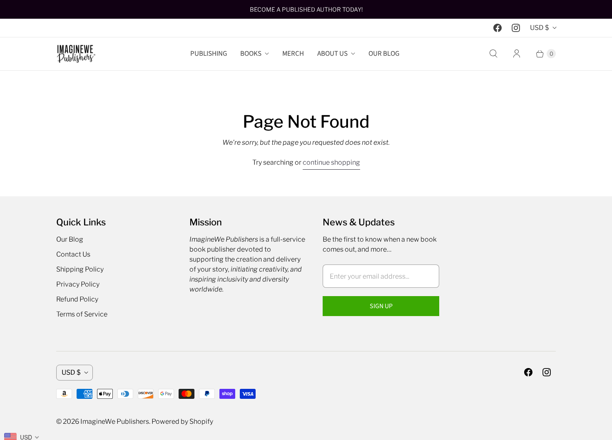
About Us (332, 54)
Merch (293, 54)
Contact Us (73, 254)
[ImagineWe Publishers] (76, 54)
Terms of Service (81, 314)
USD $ (539, 28)
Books (250, 54)
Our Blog (383, 54)
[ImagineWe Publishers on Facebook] (497, 28)
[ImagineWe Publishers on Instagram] (516, 28)
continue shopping (331, 162)
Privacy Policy (78, 284)
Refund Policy (77, 299)
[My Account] (516, 54)
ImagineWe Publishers (114, 421)
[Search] (493, 54)
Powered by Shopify (182, 421)
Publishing (208, 54)
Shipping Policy (80, 269)
